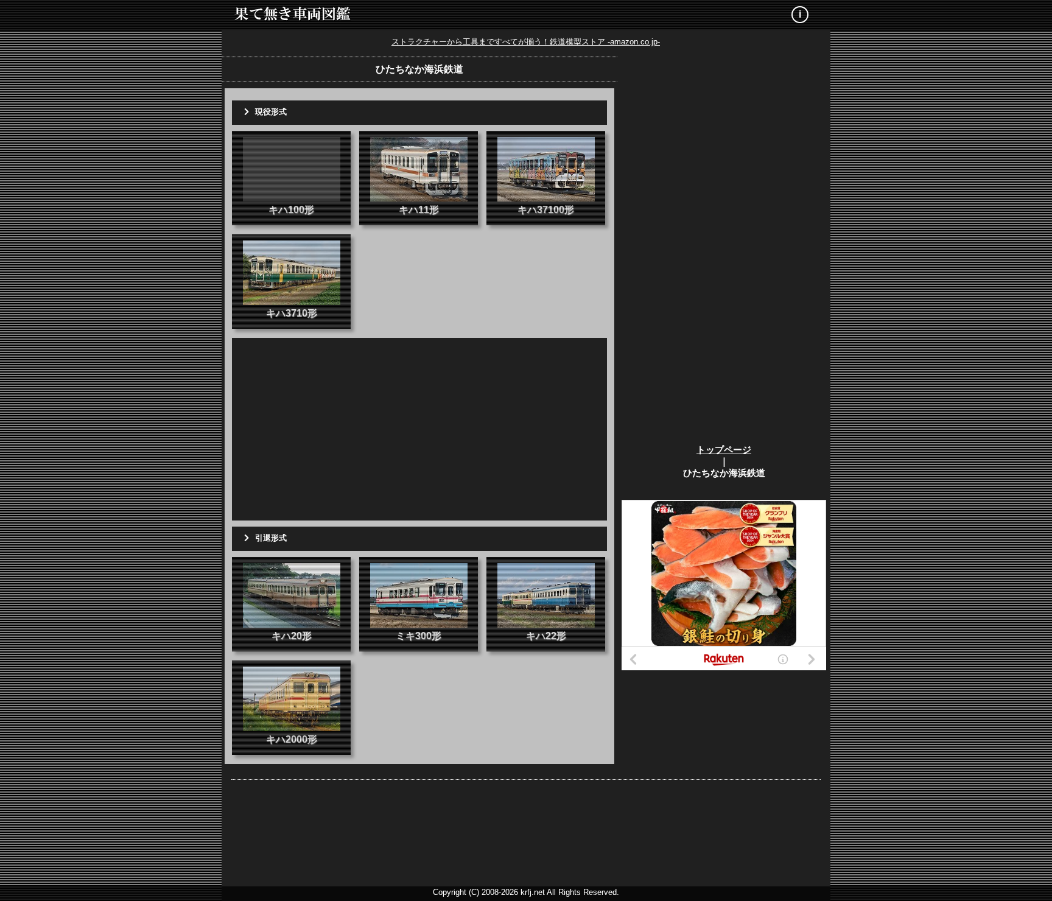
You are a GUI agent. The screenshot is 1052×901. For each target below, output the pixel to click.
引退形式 (271, 537)
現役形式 (271, 111)
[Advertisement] (419, 429)
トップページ (723, 449)
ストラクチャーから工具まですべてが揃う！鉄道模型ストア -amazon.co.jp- (525, 41)
